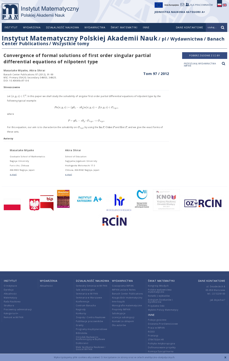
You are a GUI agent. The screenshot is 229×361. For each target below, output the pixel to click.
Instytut (11, 27)
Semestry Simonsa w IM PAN (91, 285)
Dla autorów (119, 325)
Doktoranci (82, 343)
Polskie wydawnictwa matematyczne (159, 290)
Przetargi (153, 335)
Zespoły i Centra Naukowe (91, 317)
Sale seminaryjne (85, 289)
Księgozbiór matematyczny (127, 297)
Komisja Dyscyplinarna (161, 351)
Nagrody (81, 309)
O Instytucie (10, 285)
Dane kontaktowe (211, 280)
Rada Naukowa (12, 301)
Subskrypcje (119, 313)
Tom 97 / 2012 (156, 73)
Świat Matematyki (124, 27)
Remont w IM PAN (13, 317)
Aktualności (10, 293)
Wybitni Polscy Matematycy (163, 309)
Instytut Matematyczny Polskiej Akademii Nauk (80, 38)
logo (40, 12)
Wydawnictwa (94, 27)
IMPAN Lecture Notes (124, 289)
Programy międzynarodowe (91, 329)
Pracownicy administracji (18, 309)
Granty (79, 325)
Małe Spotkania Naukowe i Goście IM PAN (90, 348)
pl (164, 39)
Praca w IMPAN (156, 327)
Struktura (9, 305)
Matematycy (10, 297)
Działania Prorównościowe (163, 323)
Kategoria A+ (11, 313)
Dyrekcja (9, 289)
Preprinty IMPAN (121, 309)
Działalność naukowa (62, 27)
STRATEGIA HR (156, 339)
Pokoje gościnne (157, 319)
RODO (151, 331)
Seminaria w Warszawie (89, 297)
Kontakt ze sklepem (123, 321)
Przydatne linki (156, 305)
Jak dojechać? (217, 299)
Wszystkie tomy (70, 43)
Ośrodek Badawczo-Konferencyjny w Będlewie (90, 338)
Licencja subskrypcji (123, 317)
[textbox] (18, 96)
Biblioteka (81, 333)
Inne (146, 27)
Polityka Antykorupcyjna (161, 343)
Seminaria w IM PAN (87, 293)
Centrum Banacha (86, 305)
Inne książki (118, 301)
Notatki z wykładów (159, 295)
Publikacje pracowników (89, 321)
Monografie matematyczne (127, 305)
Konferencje (82, 301)
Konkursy (81, 313)
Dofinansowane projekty (162, 347)
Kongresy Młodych (158, 285)
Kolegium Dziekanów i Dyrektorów (160, 300)
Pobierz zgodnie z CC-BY (204, 55)
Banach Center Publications (127, 293)
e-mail (13, 174)
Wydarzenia (32, 27)
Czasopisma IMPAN (123, 285)
